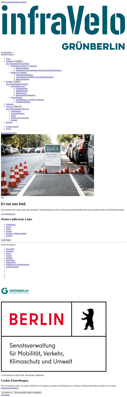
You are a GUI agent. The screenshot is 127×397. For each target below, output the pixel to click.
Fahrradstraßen (22, 88)
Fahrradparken (16, 97)
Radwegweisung (22, 79)
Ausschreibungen (18, 113)
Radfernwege (21, 93)
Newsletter (10, 249)
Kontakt (14, 120)
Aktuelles (9, 251)
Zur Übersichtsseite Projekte (17, 84)
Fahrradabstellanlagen (24, 75)
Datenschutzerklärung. (10, 388)
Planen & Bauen (22, 68)
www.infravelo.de (8, 214)
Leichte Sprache (12, 267)
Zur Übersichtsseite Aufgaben (17, 64)
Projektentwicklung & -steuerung (24, 66)
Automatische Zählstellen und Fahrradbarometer (35, 77)
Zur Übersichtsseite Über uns (17, 109)
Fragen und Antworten (20, 118)
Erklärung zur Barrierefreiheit (17, 264)
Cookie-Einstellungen (14, 380)
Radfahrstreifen (22, 91)
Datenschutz (11, 262)
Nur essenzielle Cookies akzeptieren (28, 392)
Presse (13, 116)
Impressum (10, 260)
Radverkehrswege (18, 86)
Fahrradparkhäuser (23, 102)
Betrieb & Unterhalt (18, 72)
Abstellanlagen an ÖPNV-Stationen (30, 100)
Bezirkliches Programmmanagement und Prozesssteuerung (39, 70)
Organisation (16, 111)
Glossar (9, 256)
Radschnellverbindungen (25, 95)
